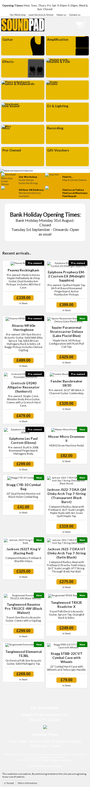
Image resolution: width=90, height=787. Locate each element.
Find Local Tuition (73, 189)
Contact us (74, 14)
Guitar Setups (26, 179)
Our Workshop (18, 14)
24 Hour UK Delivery (31, 189)
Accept (10, 782)
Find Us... (67, 176)
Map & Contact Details (74, 179)
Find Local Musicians (75, 192)
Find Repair (69, 196)
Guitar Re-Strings (28, 183)
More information (27, 782)
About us (61, 14)
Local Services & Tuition (41, 14)
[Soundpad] (22, 23)
